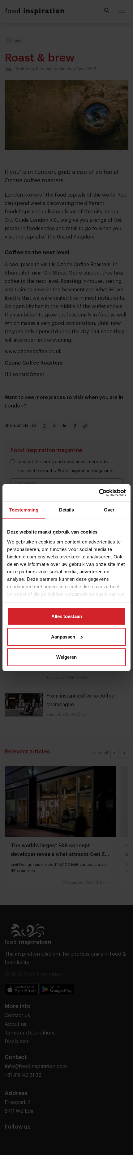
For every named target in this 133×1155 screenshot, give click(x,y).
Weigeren (66, 657)
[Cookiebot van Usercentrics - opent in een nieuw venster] (99, 493)
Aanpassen (63, 636)
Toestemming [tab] (23, 509)
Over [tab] (109, 509)
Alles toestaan (66, 616)
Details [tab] (66, 509)
